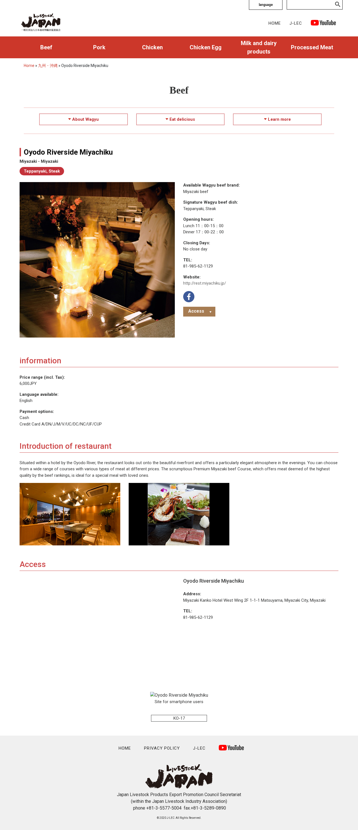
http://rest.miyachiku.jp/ (204, 283)
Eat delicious (182, 119)
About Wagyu (85, 119)
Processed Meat (312, 47)
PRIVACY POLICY (162, 748)
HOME (274, 23)
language (266, 5)
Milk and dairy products (259, 47)
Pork (99, 47)
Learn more (279, 119)
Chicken (152, 47)
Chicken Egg (206, 47)
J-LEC (295, 23)
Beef (46, 47)
